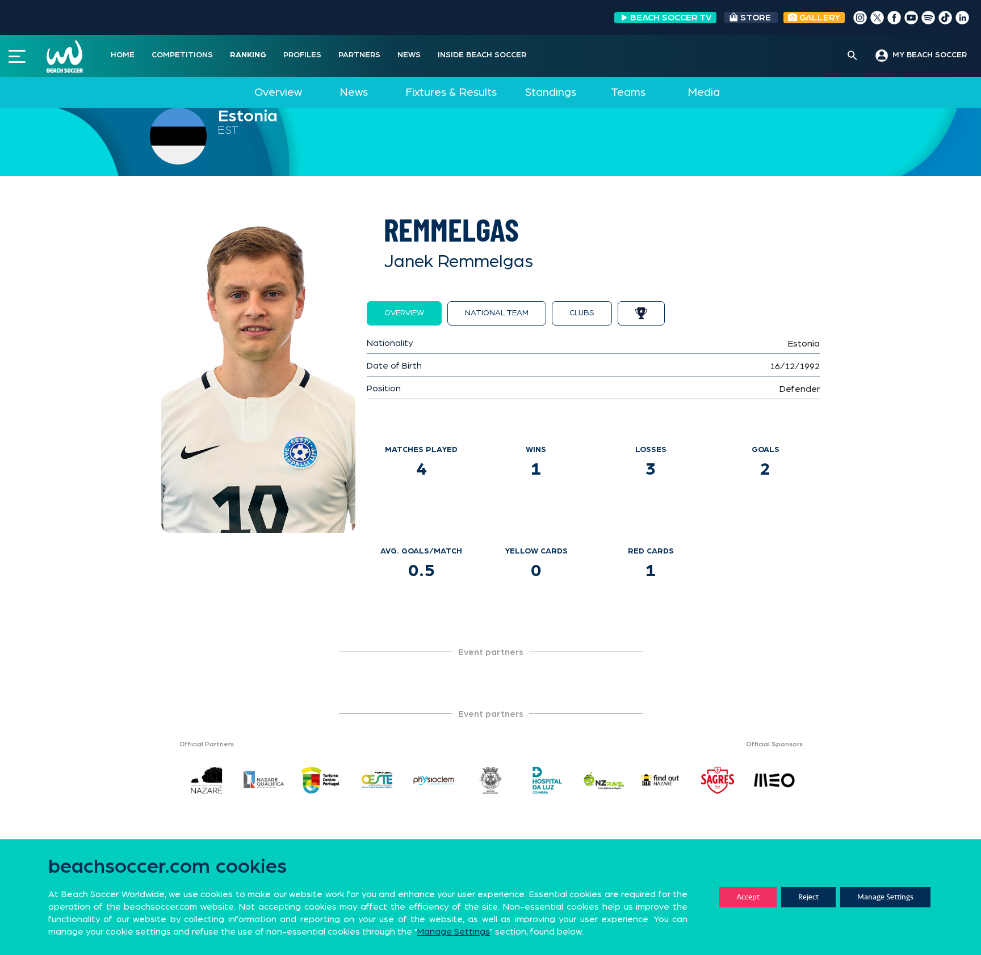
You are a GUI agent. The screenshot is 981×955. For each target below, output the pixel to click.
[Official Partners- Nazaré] (206, 780)
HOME (123, 55)
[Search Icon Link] (852, 56)
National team (497, 313)
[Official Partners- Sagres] (717, 780)
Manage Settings (885, 897)
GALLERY (818, 17)
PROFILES (302, 55)
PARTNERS (359, 55)
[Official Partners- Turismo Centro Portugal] (320, 780)
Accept (748, 897)
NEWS (409, 55)
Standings (550, 92)
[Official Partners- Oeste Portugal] (377, 780)
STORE (755, 17)
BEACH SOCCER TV (671, 17)
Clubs (581, 313)
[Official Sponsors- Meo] (774, 780)
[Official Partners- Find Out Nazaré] (661, 780)
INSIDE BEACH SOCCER (482, 55)
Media (703, 92)
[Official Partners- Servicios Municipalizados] (490, 780)
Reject (808, 897)
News (353, 92)
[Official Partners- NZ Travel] (604, 780)
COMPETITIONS (182, 55)
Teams (628, 92)
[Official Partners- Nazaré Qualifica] (263, 780)
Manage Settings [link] (453, 931)
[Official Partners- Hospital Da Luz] (547, 780)
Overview (278, 92)
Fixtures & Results (451, 92)
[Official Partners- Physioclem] (433, 780)
